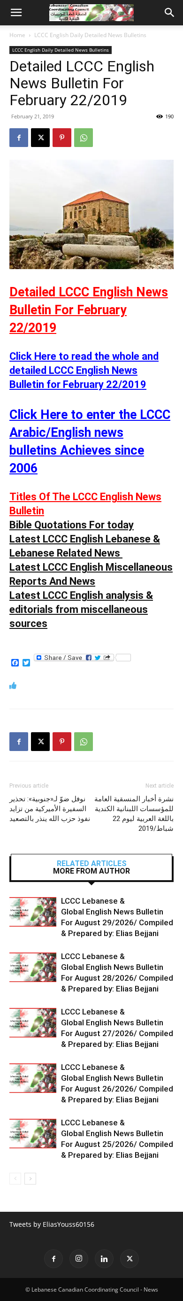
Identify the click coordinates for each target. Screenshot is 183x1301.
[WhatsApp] (83, 137)
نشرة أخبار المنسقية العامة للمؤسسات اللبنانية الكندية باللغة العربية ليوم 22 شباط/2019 (134, 814)
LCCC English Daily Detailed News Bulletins (90, 35)
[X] (40, 137)
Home (17, 35)
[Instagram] (78, 1258)
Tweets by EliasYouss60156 (51, 1224)
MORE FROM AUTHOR (91, 871)
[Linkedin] (104, 1258)
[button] (16, 12)
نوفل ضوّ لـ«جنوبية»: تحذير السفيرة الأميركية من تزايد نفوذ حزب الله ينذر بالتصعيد (49, 809)
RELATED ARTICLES (92, 863)
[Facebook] (18, 137)
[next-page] (30, 1179)
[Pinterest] (62, 137)
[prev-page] (15, 1179)
